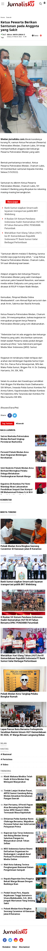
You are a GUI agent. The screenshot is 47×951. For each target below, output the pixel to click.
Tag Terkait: (7, 423)
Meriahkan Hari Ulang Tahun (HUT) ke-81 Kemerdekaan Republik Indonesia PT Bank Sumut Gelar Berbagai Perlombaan (23, 658)
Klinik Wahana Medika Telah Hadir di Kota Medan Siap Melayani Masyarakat (18, 779)
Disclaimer (24, 947)
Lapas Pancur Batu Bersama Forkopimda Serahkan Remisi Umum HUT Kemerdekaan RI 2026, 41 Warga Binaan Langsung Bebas (23, 732)
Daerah (8, 17)
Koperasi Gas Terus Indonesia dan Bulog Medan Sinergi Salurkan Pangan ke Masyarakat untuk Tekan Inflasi (18, 838)
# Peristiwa (6, 759)
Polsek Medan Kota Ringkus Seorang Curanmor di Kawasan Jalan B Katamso (21, 547)
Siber (14, 947)
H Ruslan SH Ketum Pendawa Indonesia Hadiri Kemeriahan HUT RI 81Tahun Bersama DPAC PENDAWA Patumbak (21, 620)
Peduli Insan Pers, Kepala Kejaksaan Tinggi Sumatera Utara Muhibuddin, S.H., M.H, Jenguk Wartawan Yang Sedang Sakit (19, 898)
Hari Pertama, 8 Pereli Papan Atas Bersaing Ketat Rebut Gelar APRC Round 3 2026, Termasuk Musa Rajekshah (18, 808)
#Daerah (20, 423)
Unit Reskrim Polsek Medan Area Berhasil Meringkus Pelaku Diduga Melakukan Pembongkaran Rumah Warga (17, 472)
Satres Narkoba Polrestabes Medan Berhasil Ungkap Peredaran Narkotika (15, 439)
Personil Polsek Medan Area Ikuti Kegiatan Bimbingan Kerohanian (15, 455)
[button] (44, 2)
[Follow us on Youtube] (21, 940)
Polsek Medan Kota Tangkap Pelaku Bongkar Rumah (19, 695)
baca (36, 35)
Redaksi (6, 947)
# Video (4, 764)
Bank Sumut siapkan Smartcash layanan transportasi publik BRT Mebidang (21, 211)
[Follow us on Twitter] (10, 940)
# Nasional (6, 754)
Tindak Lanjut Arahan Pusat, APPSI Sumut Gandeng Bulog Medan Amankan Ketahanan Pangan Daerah (18, 794)
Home (3, 17)
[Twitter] (15, 415)
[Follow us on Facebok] (5, 940)
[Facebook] (10, 415)
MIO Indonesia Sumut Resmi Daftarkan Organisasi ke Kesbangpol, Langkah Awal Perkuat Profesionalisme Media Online (18, 854)
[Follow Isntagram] (16, 940)
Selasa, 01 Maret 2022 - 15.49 (16, 37)
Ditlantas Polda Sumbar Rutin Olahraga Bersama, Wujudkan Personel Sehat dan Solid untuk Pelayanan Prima (19, 822)
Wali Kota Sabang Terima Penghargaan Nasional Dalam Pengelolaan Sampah (19, 867)
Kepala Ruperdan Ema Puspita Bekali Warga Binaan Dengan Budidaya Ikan (19, 881)
